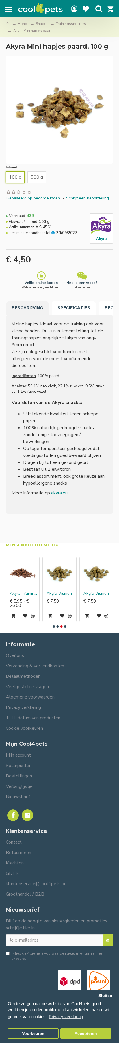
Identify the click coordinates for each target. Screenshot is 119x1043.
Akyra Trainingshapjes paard (24, 593)
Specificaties (73, 307)
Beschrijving (27, 307)
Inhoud (11, 167)
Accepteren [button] (86, 1033)
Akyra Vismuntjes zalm (97, 593)
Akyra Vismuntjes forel (61, 593)
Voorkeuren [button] (33, 1033)
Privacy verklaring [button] (66, 1016)
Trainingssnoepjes (71, 23)
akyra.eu (59, 493)
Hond (22, 23)
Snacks (41, 23)
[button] (54, 626)
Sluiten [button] (105, 996)
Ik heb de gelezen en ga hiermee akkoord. (57, 956)
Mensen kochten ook (32, 545)
